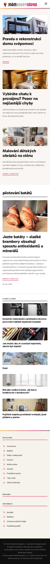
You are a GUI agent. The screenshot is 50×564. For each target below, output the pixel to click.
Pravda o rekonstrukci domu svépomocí (22, 41)
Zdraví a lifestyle (10, 174)
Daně (5, 368)
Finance (6, 62)
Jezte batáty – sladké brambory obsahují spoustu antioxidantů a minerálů (23, 243)
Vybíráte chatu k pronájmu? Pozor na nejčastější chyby (20, 98)
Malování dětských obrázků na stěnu (19, 153)
